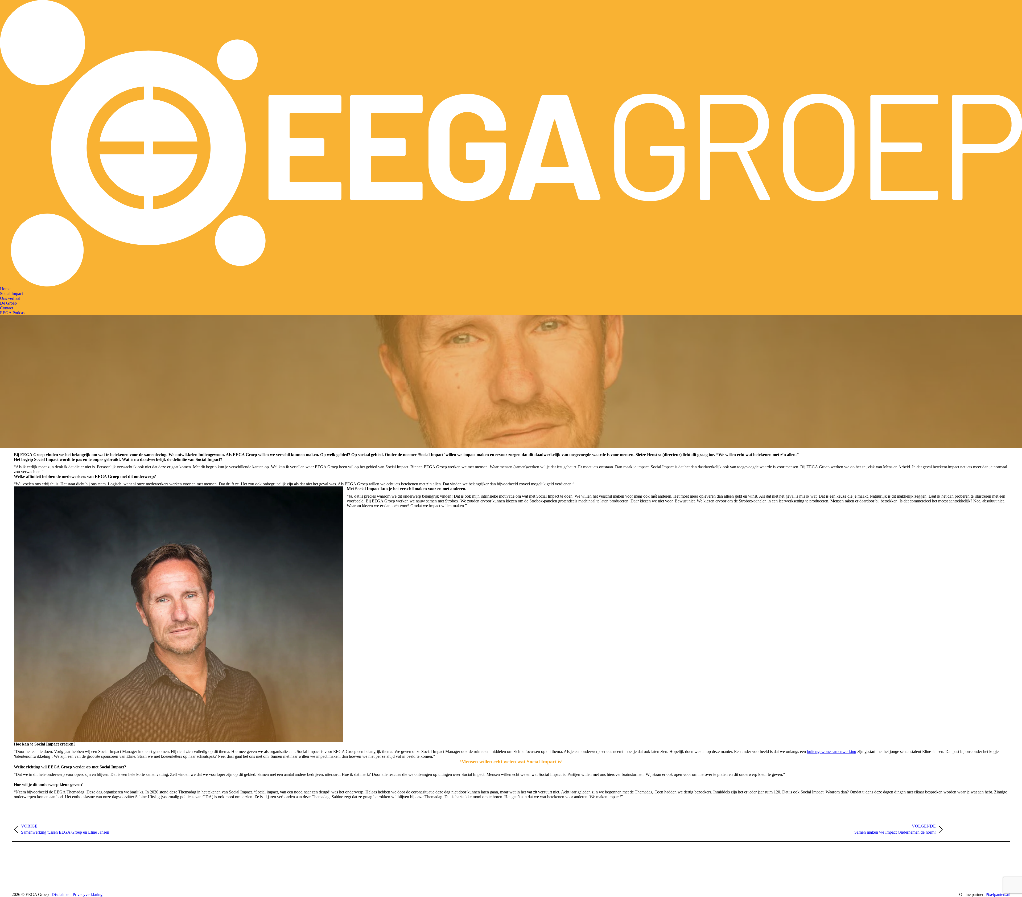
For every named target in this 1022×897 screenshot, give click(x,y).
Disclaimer (61, 894)
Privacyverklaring (87, 894)
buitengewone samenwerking (831, 751)
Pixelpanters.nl (998, 894)
